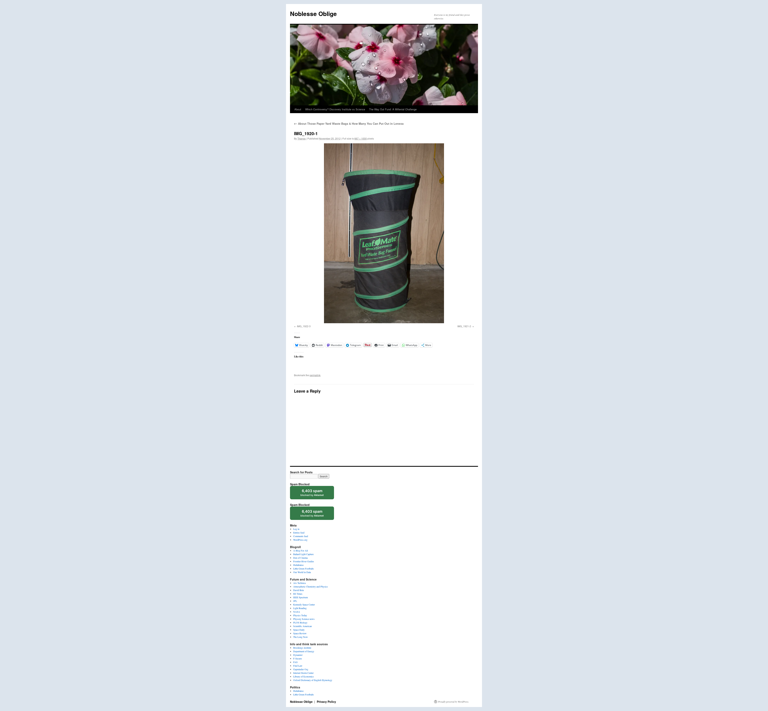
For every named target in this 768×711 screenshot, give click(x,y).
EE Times (297, 593)
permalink (315, 375)
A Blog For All (300, 550)
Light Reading (300, 608)
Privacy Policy (326, 702)
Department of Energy (303, 651)
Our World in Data (302, 572)
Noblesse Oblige (313, 13)
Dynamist (297, 654)
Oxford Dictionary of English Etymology (312, 680)
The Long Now (300, 636)
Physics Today (300, 615)
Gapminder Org (300, 669)
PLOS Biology (300, 622)
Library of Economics (303, 676)
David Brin (298, 590)
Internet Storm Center (303, 672)
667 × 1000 (360, 138)
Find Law (297, 665)
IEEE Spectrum (300, 597)
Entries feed (298, 532)
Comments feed (300, 536)
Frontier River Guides (303, 561)
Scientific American (302, 626)
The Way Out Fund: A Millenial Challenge (393, 109)
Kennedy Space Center (304, 604)
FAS (295, 662)
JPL (295, 600)
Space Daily (299, 629)
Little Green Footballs (303, 568)
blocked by (315, 494)
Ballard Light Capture (303, 554)
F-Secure (297, 658)
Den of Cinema (300, 557)
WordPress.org (300, 539)
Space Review (300, 633)
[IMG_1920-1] (384, 233)
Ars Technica (299, 582)
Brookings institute (302, 647)
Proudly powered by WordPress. (453, 701)
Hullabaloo (298, 564)
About (297, 109)
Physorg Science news (304, 618)
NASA (296, 611)
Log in (296, 529)
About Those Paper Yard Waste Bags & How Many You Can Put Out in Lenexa (349, 124)
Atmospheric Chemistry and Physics (310, 586)
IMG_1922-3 (304, 326)
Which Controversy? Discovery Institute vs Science (335, 109)
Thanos (301, 138)
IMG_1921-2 (464, 326)
